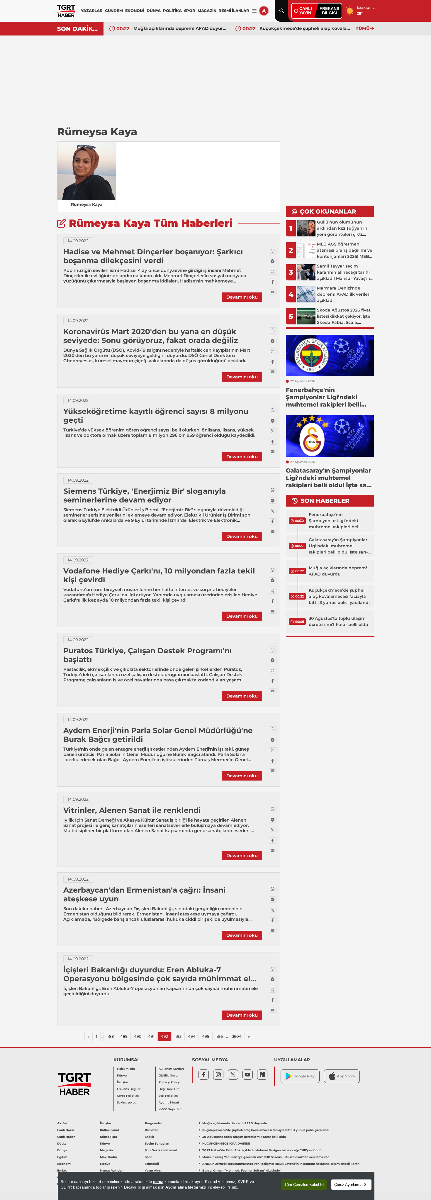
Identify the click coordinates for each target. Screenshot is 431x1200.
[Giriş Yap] (264, 11)
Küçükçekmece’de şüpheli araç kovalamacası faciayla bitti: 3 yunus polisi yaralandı (306, 28)
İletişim (122, 1082)
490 (138, 1036)
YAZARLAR (91, 10)
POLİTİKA (172, 10)
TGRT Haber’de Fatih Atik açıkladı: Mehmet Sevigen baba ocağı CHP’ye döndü (262, 1150)
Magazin (106, 1150)
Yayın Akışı (153, 1170)
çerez (158, 1181)
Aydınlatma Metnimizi (185, 1187)
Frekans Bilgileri (129, 1089)
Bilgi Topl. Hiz (169, 1089)
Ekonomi (64, 1164)
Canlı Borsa (65, 1130)
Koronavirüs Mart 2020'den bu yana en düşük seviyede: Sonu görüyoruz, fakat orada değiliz (150, 336)
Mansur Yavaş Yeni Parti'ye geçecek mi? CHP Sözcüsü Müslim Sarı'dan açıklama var (265, 1157)
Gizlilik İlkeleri (169, 1075)
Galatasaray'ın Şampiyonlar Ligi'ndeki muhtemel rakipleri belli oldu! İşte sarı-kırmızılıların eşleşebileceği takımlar (338, 546)
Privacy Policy (169, 1082)
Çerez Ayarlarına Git (351, 1184)
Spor (148, 1157)
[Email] (272, 292)
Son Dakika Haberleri (161, 1150)
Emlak (62, 1170)
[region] (216, 1186)
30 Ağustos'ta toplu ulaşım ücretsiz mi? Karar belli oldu (338, 621)
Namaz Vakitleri (111, 1170)
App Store (346, 1076)
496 (219, 1036)
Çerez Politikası (128, 1096)
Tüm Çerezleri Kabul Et (304, 1184)
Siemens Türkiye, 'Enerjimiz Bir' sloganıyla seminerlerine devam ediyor (144, 495)
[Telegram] (272, 261)
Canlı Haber (66, 1137)
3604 (237, 1036)
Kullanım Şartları (171, 1069)
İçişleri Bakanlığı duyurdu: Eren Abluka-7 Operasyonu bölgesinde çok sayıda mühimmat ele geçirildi (159, 978)
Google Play (304, 1076)
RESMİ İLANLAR (233, 10)
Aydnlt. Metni (169, 1102)
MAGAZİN (207, 10)
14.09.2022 (78, 240)
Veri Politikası (169, 1096)
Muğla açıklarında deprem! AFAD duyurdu (180, 28)
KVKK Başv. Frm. (171, 1109)
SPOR (189, 10)
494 (192, 1036)
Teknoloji (152, 1164)
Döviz (61, 1143)
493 (177, 1036)
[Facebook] (272, 282)
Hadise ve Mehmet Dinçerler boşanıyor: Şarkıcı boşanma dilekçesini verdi (153, 256)
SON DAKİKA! (78, 28)
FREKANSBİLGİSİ (329, 10)
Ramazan (152, 1130)
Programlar (153, 1123)
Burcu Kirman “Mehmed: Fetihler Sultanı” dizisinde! (241, 1170)
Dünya (62, 1150)
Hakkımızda (126, 1069)
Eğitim (62, 1157)
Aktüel (62, 1123)
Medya (105, 1164)
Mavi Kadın (108, 1157)
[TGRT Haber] (66, 11)
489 (124, 1036)
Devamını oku (242, 297)
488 (110, 1036)
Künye (122, 1075)
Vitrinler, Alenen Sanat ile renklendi (132, 810)
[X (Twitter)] (272, 272)
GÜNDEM (114, 10)
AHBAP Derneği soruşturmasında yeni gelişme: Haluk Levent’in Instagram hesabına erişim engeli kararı (280, 1164)
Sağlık (149, 1137)
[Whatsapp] (272, 251)
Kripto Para (108, 1137)
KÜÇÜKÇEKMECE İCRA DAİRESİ (226, 1143)
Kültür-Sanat (109, 1130)
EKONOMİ (135, 10)
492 (164, 1036)
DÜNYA (154, 10)
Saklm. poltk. (126, 1102)
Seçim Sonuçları (157, 1143)
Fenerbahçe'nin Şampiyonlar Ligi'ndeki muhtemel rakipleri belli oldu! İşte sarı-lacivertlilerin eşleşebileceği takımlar (337, 521)
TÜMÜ (363, 28)
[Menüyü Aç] (254, 11)
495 (205, 1036)
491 (151, 1036)
